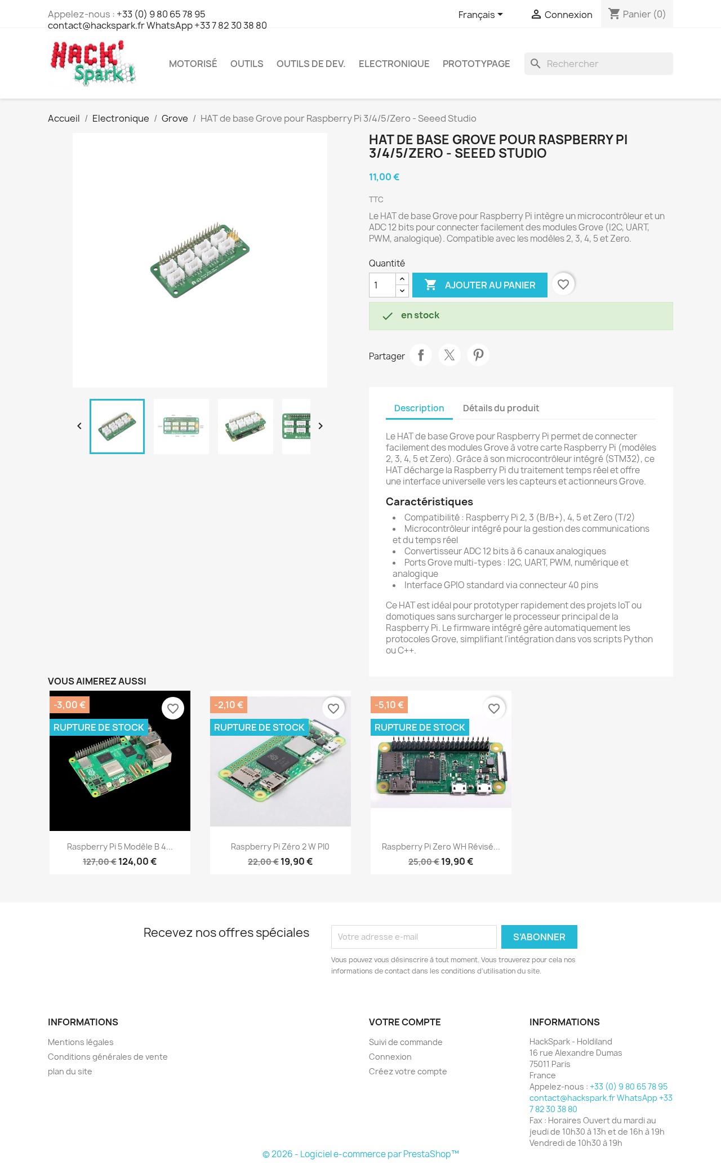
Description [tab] (419, 408)
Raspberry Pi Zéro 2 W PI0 (280, 846)
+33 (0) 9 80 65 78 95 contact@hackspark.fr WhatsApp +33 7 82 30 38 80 (157, 20)
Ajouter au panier (480, 284)
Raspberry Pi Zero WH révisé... (441, 846)
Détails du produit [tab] (501, 408)
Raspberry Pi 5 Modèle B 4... (120, 846)
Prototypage (476, 63)
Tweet (449, 355)
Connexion (390, 1056)
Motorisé (193, 63)
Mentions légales (81, 1042)
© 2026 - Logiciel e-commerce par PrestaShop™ (360, 1154)
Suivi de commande (406, 1042)
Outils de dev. (311, 63)
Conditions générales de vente (108, 1056)
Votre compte (405, 1022)
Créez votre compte (408, 1071)
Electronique (394, 63)
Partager (421, 355)
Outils (247, 63)
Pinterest (478, 355)
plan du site (70, 1071)
